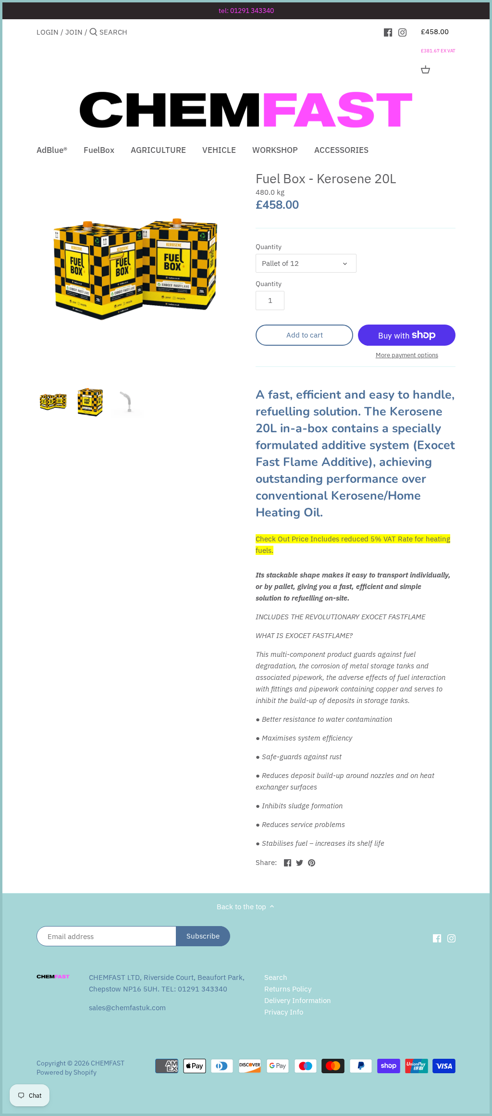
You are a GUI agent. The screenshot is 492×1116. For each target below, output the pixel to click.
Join (74, 32)
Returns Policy (287, 988)
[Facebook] (388, 32)
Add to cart (304, 334)
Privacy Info (283, 1011)
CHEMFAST (107, 1063)
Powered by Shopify (67, 1072)
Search (275, 977)
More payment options (407, 355)
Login (48, 32)
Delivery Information (297, 1000)
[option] (53, 402)
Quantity (269, 247)
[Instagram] (402, 32)
